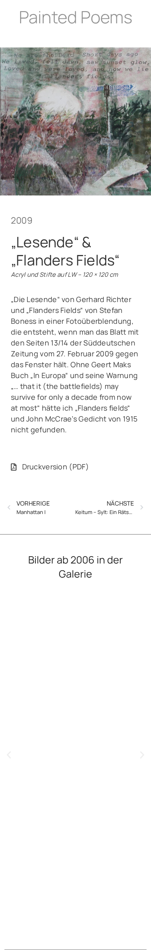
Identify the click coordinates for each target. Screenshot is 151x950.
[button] (9, 755)
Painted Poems (75, 17)
